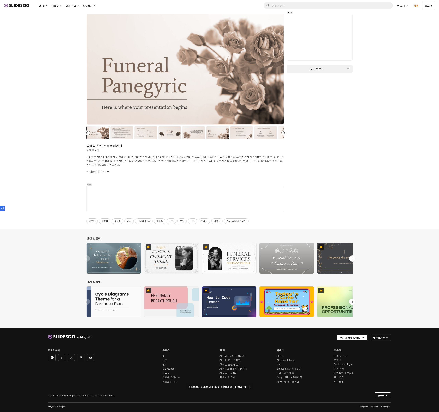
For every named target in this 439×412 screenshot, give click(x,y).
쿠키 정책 (339, 377)
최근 (164, 360)
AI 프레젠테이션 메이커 (232, 355)
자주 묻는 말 (340, 355)
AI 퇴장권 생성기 (229, 372)
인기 (164, 364)
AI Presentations (285, 360)
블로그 (280, 355)
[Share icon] (278, 19)
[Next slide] (279, 69)
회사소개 (338, 381)
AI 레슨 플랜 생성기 (230, 364)
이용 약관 (339, 368)
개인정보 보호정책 (344, 372)
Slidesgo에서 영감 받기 (289, 368)
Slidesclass (168, 368)
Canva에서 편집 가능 (236, 221)
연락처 (337, 360)
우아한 (117, 221)
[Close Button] (250, 386)
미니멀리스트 (144, 221)
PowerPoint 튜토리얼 (288, 381)
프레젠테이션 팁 (285, 372)
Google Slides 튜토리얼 (289, 377)
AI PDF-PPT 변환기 (230, 360)
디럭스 (217, 221)
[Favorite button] (269, 19)
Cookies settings (343, 364)
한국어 (381, 395)
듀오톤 (160, 221)
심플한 (105, 221)
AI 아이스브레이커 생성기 (233, 368)
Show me (241, 386)
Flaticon (374, 406)
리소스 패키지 (169, 381)
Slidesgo (385, 406)
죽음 (182, 221)
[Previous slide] (87, 258)
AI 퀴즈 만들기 (227, 377)
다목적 (92, 221)
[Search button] (268, 5)
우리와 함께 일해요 (350, 337)
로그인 (428, 5)
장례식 (204, 221)
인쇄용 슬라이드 (171, 377)
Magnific (364, 406)
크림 (171, 221)
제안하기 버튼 (380, 337)
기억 (193, 221)
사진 (129, 221)
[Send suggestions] (2, 208)
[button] (284, 132)
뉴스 (279, 364)
